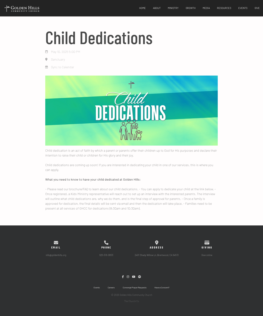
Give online (206, 255)
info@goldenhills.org (56, 255)
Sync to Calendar (62, 67)
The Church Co (131, 301)
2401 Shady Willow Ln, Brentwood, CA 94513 (157, 255)
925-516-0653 (106, 255)
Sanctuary (58, 59)
